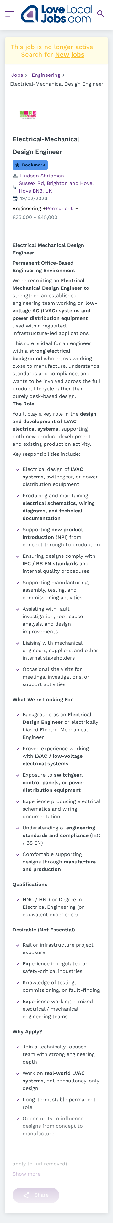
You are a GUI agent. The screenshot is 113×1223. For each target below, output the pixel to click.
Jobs (17, 75)
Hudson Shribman (42, 176)
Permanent (59, 208)
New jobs (69, 54)
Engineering (46, 75)
